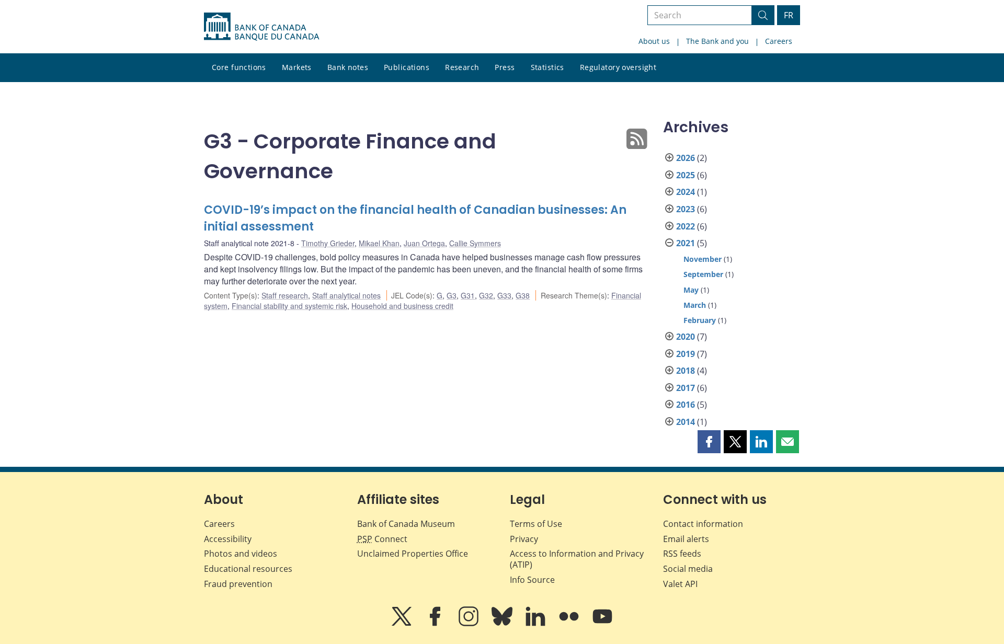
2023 (685, 209)
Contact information (703, 524)
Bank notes (347, 67)
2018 (685, 370)
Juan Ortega (424, 243)
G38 (523, 295)
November (702, 259)
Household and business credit (402, 306)
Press (505, 67)
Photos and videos (240, 553)
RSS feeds (682, 553)
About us (654, 41)
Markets (297, 67)
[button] (709, 441)
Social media (688, 568)
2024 (685, 192)
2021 (685, 243)
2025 (685, 175)
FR (788, 15)
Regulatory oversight (618, 67)
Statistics (547, 67)
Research (462, 67)
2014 (685, 422)
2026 (685, 158)
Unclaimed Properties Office (412, 553)
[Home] (261, 27)
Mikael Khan (379, 243)
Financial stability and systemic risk (289, 306)
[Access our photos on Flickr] (570, 623)
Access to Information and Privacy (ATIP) (577, 559)
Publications (406, 67)
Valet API (680, 584)
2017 (685, 388)
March (694, 305)
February (699, 320)
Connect (382, 539)
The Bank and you (717, 41)
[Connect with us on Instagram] (469, 623)
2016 (685, 404)
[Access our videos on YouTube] (602, 623)
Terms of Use (536, 524)
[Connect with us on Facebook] (436, 623)
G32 (486, 295)
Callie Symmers (475, 243)
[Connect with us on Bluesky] (503, 623)
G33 (504, 295)
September (703, 274)
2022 (685, 226)
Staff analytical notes (346, 295)
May (691, 290)
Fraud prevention (238, 584)
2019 (685, 354)
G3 (452, 295)
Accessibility (228, 539)
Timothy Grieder (328, 243)
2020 (685, 336)
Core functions (239, 67)
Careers (778, 41)
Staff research (284, 295)
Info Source (532, 579)
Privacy (524, 539)
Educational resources (248, 568)
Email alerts (686, 539)
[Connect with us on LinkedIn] (536, 623)
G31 (468, 295)
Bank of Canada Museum (406, 524)
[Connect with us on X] (402, 623)
